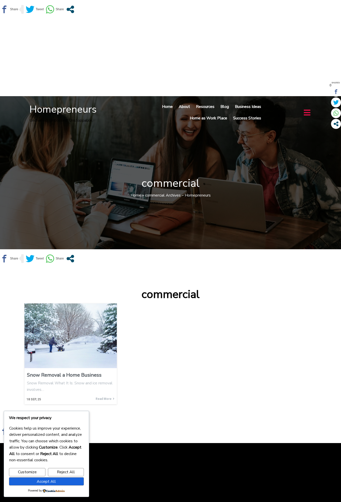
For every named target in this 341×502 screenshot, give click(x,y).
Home (136, 195)
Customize (27, 472)
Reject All (66, 472)
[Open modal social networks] (70, 9)
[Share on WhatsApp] (55, 9)
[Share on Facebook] (9, 9)
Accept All (46, 481)
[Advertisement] (170, 56)
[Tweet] (35, 9)
